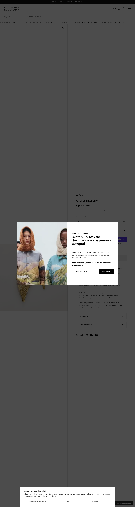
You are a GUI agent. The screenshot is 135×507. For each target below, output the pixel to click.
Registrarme (106, 271)
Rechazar (95, 502)
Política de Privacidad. (48, 496)
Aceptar (66, 502)
